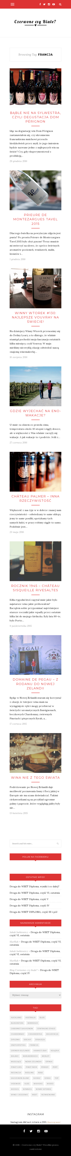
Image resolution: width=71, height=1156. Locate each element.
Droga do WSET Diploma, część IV (29, 905)
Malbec (15, 1056)
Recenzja (16, 1073)
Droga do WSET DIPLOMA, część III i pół (33, 911)
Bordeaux (33, 1023)
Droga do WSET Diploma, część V (29, 899)
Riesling (29, 1073)
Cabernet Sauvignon (22, 1028)
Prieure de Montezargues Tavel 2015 (35, 219)
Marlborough (30, 1056)
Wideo (50, 1084)
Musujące (16, 1062)
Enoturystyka (18, 1045)
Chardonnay (17, 1034)
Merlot (45, 1056)
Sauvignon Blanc (20, 1078)
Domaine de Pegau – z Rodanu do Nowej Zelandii (35, 684)
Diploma (15, 1040)
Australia (31, 1017)
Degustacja (52, 1034)
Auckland (16, 1017)
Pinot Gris (16, 1067)
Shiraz (36, 1078)
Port (55, 1067)
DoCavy (27, 1040)
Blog (42, 1017)
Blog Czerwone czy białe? (24, 970)
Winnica (27, 1089)
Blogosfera (17, 1023)
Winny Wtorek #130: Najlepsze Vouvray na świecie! (35, 317)
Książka (55, 1051)
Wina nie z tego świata (35, 778)
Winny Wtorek (43, 1089)
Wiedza (15, 1089)
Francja (34, 1045)
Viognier (15, 1084)
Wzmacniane (48, 1095)
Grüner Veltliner (20, 1051)
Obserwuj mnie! (53, 1122)
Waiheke (38, 1084)
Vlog (26, 1084)
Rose (40, 1073)
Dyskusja (40, 1040)
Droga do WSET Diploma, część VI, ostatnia (35, 892)
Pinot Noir (31, 1067)
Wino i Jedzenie (19, 1095)
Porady (45, 1067)
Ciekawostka (35, 1034)
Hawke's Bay (40, 1051)
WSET (34, 1095)
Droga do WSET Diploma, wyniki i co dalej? (34, 886)
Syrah (48, 1078)
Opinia (49, 1062)
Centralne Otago (46, 1028)
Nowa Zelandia (33, 1062)
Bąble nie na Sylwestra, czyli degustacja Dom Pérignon (35, 117)
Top (56, 1078)
